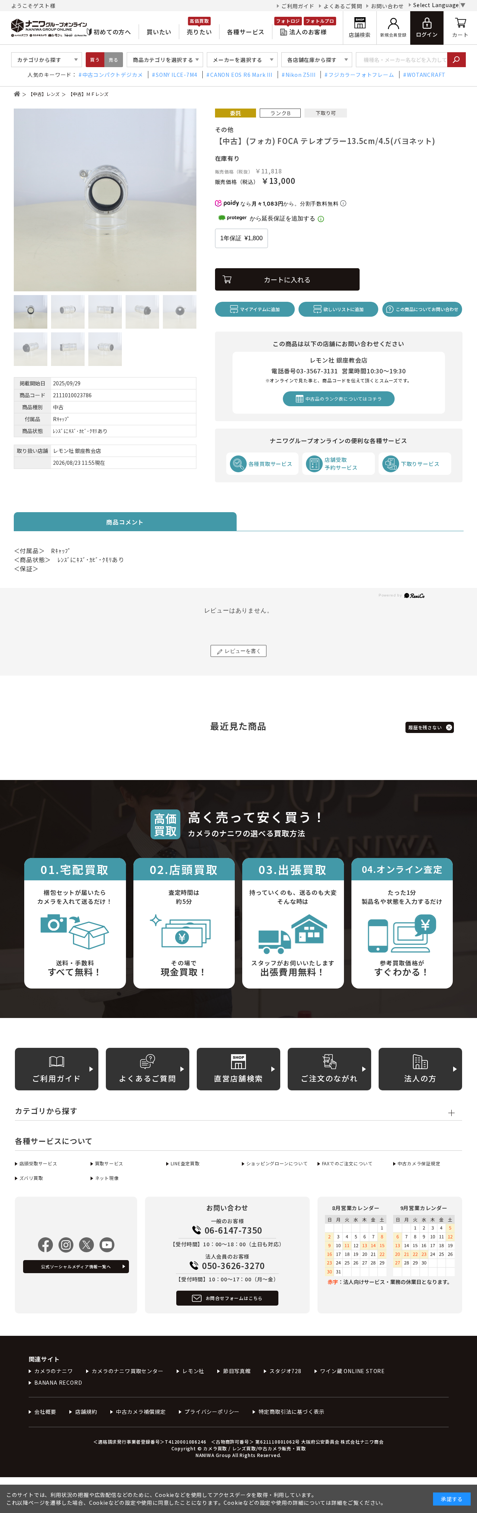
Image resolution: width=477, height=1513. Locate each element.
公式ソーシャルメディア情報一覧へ (76, 1266)
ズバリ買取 (31, 1178)
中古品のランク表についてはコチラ (344, 398)
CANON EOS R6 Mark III (241, 74)
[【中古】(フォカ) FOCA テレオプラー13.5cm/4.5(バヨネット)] (105, 200)
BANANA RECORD (58, 1382)
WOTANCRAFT (426, 74)
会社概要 (45, 1411)
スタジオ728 (285, 1371)
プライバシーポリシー (212, 1411)
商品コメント (125, 521)
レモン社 (193, 1371)
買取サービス (109, 1163)
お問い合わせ (387, 6)
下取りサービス (420, 463)
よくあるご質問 (342, 6)
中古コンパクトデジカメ (112, 74)
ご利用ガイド (298, 6)
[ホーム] (17, 94)
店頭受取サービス (38, 1163)
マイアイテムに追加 (260, 309)
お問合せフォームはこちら (234, 1298)
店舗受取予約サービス (341, 463)
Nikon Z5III (300, 74)
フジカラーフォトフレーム (361, 74)
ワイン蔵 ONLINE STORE (352, 1371)
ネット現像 (107, 1178)
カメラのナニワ (53, 1371)
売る (114, 59)
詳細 (336, 1502)
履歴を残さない (425, 727)
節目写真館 (237, 1371)
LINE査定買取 (185, 1163)
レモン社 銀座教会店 (77, 450)
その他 (224, 129)
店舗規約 (86, 1411)
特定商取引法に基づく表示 (292, 1411)
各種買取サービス (271, 463)
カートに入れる (287, 279)
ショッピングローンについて (277, 1163)
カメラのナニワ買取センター (127, 1371)
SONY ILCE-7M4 (176, 74)
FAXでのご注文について (347, 1163)
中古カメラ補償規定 (140, 1411)
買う (95, 59)
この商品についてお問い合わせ (427, 309)
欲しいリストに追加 (343, 309)
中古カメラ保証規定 (419, 1163)
